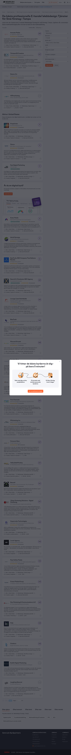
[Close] (60, 361)
